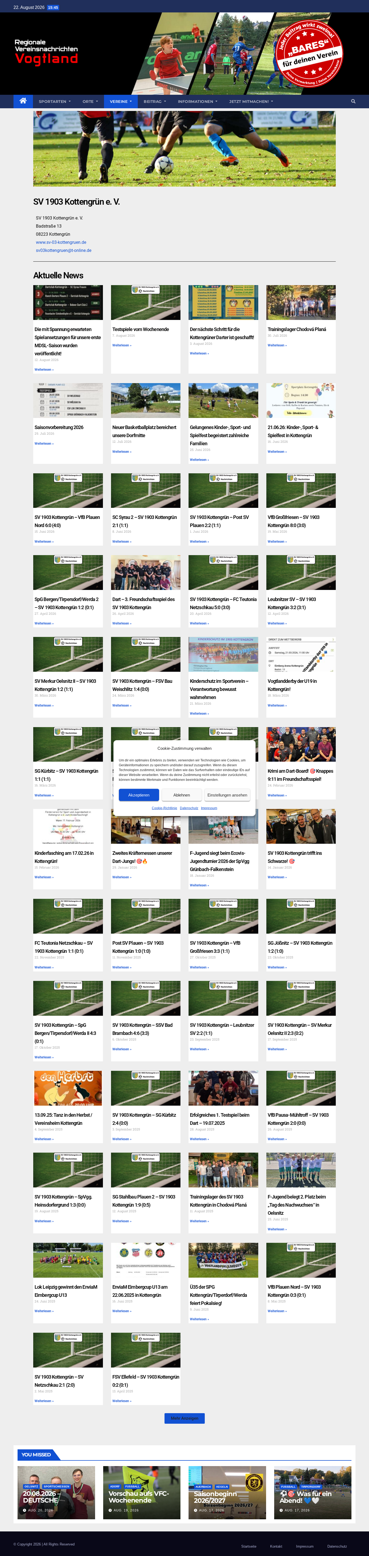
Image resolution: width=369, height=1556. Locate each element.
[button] (353, 101)
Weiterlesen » (44, 370)
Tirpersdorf (311, 1486)
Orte (89, 101)
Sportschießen (56, 1486)
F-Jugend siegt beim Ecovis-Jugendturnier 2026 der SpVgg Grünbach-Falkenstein (219, 861)
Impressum (209, 808)
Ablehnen (181, 794)
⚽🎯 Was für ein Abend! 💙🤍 (306, 1497)
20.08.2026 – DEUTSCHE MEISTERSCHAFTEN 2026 (54, 1504)
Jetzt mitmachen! (249, 101)
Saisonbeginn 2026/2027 (215, 1497)
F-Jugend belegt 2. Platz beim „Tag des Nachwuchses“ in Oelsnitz (297, 1205)
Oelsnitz (31, 1486)
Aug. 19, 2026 (126, 1510)
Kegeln (222, 1486)
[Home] (23, 101)
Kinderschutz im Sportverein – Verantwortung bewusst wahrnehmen (219, 689)
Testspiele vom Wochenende (140, 329)
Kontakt (276, 1546)
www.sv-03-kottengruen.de (61, 242)
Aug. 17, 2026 (211, 1510)
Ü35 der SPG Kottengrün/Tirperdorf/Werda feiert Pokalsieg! (218, 1295)
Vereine (119, 101)
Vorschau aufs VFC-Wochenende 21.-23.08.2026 (139, 1500)
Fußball (132, 1486)
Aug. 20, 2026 (40, 1510)
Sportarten (53, 101)
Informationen (196, 101)
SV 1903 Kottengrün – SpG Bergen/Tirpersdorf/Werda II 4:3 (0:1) (65, 1033)
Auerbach (203, 1486)
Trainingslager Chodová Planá (297, 329)
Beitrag (153, 101)
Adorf (115, 1486)
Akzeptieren (138, 794)
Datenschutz (189, 808)
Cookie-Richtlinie (164, 808)
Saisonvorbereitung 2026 (59, 427)
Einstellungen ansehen (227, 794)
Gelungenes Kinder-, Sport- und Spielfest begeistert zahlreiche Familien (220, 435)
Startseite (248, 1546)
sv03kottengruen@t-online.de (63, 250)
